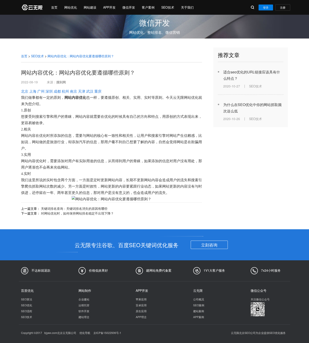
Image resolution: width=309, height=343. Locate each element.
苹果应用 (141, 299)
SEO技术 (167, 7)
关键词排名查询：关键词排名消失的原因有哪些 (74, 208)
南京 (73, 91)
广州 (41, 91)
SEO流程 (26, 311)
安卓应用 (141, 305)
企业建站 (83, 299)
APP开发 (109, 7)
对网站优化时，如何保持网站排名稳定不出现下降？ (77, 213)
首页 (54, 7)
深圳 (49, 91)
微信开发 (128, 7)
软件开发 (83, 311)
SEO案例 (198, 305)
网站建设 (90, 7)
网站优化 (70, 7)
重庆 (98, 91)
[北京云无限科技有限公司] (31, 7)
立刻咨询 (209, 245)
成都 (57, 91)
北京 (24, 91)
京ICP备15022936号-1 (107, 333)
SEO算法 (26, 299)
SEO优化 (26, 305)
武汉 (89, 91)
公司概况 (198, 299)
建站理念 (83, 317)
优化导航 (84, 333)
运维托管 (83, 305)
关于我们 (187, 7)
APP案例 (198, 317)
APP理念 (141, 317)
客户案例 (148, 7)
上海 (32, 91)
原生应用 (141, 311)
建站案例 (198, 311)
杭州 (65, 91)
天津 (81, 91)
